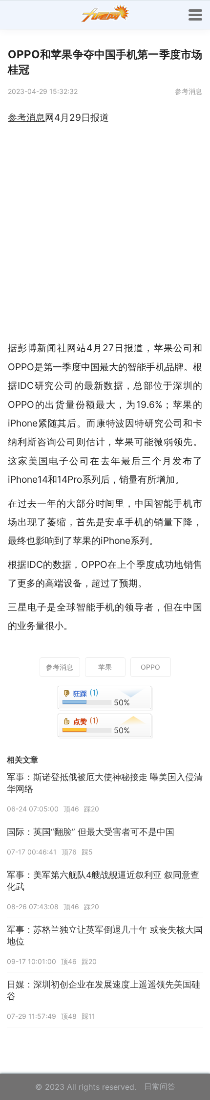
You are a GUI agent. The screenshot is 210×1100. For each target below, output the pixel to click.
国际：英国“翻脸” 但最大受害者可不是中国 (90, 832)
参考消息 (59, 667)
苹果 (105, 667)
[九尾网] (105, 14)
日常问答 (159, 1086)
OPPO (150, 667)
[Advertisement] (105, 233)
